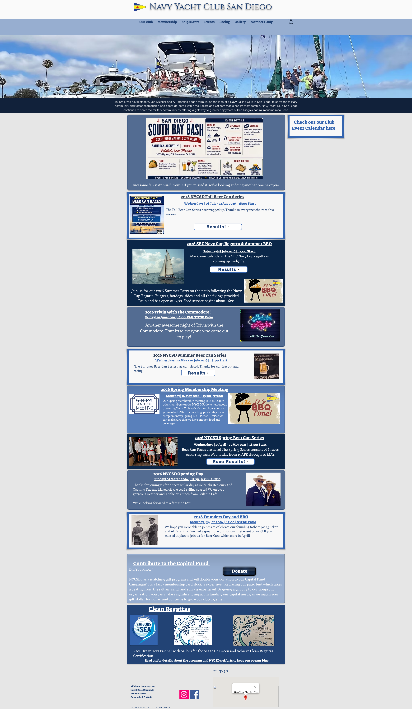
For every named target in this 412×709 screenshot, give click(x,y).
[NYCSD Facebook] (194, 694)
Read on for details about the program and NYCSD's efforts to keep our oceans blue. (208, 660)
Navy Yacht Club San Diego (212, 6)
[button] (291, 21)
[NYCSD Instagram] (184, 694)
